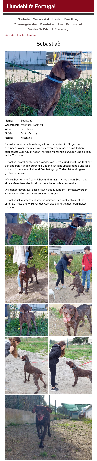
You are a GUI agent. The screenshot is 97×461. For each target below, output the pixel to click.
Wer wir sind (41, 19)
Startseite (24, 19)
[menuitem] (24, 19)
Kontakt (77, 24)
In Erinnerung (60, 29)
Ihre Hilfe (63, 24)
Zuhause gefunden (25, 24)
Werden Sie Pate (38, 29)
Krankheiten (47, 24)
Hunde (56, 19)
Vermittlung (71, 19)
